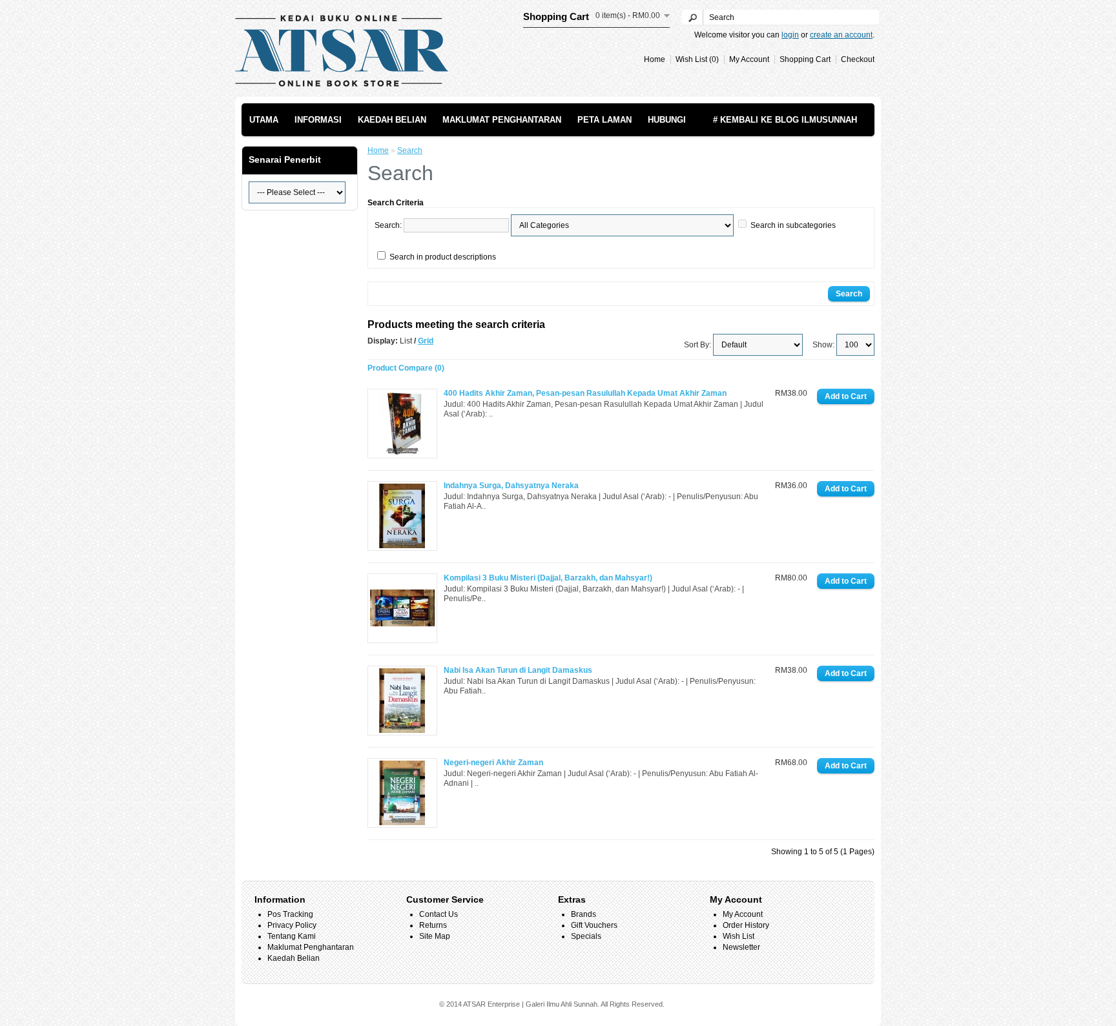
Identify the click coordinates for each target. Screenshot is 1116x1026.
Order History (746, 925)
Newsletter (741, 947)
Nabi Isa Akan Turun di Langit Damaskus (518, 670)
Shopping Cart (805, 59)
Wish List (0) (697, 59)
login (790, 34)
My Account (749, 59)
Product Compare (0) (405, 368)
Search (409, 150)
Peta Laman (604, 120)
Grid (425, 340)
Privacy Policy (291, 925)
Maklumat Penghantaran (501, 120)
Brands (583, 914)
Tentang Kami (291, 936)
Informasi (318, 120)
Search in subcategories (793, 225)
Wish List (738, 936)
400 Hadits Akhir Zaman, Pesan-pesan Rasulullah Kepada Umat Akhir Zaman (585, 393)
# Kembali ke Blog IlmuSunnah (785, 120)
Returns (433, 925)
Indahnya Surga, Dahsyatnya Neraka (511, 485)
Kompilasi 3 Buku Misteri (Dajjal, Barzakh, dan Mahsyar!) (548, 577)
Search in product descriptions (442, 257)
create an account (841, 34)
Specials (586, 936)
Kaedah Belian (392, 120)
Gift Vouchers (594, 925)
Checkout (857, 59)
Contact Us (438, 914)
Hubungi (667, 120)
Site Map (434, 936)
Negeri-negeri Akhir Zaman (493, 762)
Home (654, 59)
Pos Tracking (290, 914)
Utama (263, 120)
